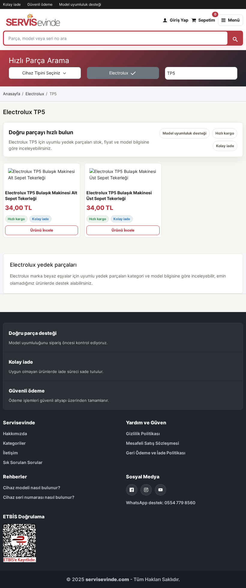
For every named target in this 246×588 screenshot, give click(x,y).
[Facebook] (131, 490)
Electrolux (119, 72)
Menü (234, 20)
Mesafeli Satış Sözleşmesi (152, 443)
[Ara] (235, 38)
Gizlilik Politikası (143, 433)
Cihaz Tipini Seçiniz (42, 72)
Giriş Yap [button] (179, 20)
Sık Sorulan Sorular (23, 462)
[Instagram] (146, 490)
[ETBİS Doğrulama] (19, 542)
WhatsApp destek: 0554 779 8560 (160, 502)
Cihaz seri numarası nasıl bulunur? (38, 497)
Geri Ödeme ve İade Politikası (155, 452)
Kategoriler (14, 443)
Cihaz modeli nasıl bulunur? (31, 487)
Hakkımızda (15, 433)
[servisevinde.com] (33, 20)
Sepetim (206, 18)
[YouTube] (160, 490)
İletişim (10, 452)
